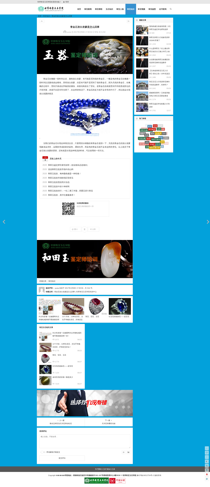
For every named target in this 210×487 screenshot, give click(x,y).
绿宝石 (150, 144)
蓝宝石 (157, 134)
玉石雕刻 (165, 134)
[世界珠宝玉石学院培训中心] (50, 11)
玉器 (143, 143)
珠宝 (146, 144)
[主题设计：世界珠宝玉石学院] (96, 483)
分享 (94, 229)
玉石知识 (109, 9)
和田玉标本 (156, 129)
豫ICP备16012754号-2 (145, 475)
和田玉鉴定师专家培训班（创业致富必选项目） (66, 165)
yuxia (69, 32)
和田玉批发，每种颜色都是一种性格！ (62, 174)
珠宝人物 (120, 9)
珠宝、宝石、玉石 (92, 316)
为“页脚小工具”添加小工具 (105, 469)
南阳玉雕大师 (154, 140)
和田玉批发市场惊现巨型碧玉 (58, 178)
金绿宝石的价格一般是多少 (62, 377)
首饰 (162, 134)
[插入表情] (123, 452)
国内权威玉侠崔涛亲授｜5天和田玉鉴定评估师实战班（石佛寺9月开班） (160, 29)
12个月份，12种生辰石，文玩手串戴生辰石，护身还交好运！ (72, 320)
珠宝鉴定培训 (156, 145)
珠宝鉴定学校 (145, 138)
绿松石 (150, 147)
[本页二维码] (207, 479)
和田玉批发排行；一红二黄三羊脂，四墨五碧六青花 (68, 191)
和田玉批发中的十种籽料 (56, 186)
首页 (79, 9)
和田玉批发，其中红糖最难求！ (59, 195)
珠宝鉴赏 (152, 9)
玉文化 (163, 129)
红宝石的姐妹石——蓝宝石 (119, 316)
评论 (96, 32)
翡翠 (152, 125)
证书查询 (162, 9)
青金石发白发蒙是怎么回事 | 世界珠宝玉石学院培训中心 (75, 292)
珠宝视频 (141, 9)
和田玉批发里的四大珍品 (56, 182)
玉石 (147, 133)
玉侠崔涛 (157, 126)
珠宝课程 (98, 9)
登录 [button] (67, 2)
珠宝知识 (130, 9)
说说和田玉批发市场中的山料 (58, 169)
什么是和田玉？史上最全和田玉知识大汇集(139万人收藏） (159, 51)
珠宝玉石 (150, 129)
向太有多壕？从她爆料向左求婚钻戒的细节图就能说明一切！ (49, 320)
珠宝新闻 (88, 9)
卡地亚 (152, 134)
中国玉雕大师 (144, 132)
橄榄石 (155, 148)
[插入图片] (128, 452)
